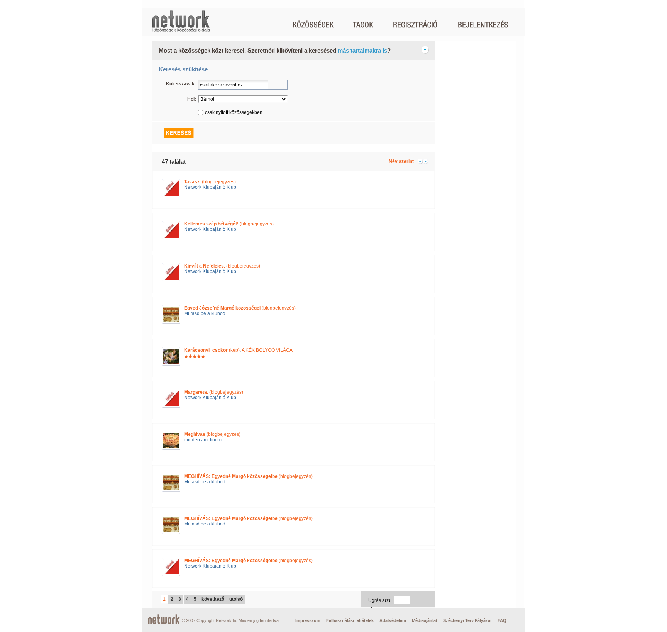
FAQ (502, 620)
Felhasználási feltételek (350, 620)
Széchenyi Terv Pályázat (467, 620)
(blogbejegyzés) (210, 182)
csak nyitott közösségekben (233, 112)
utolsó (236, 599)
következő (212, 599)
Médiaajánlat (424, 620)
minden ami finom (203, 439)
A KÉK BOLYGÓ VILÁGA (267, 350)
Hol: (191, 99)
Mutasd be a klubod (204, 313)
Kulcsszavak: (181, 83)
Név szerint (401, 161)
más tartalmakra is (362, 50)
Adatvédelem (392, 620)
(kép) (212, 350)
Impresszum (307, 620)
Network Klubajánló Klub (210, 187)
